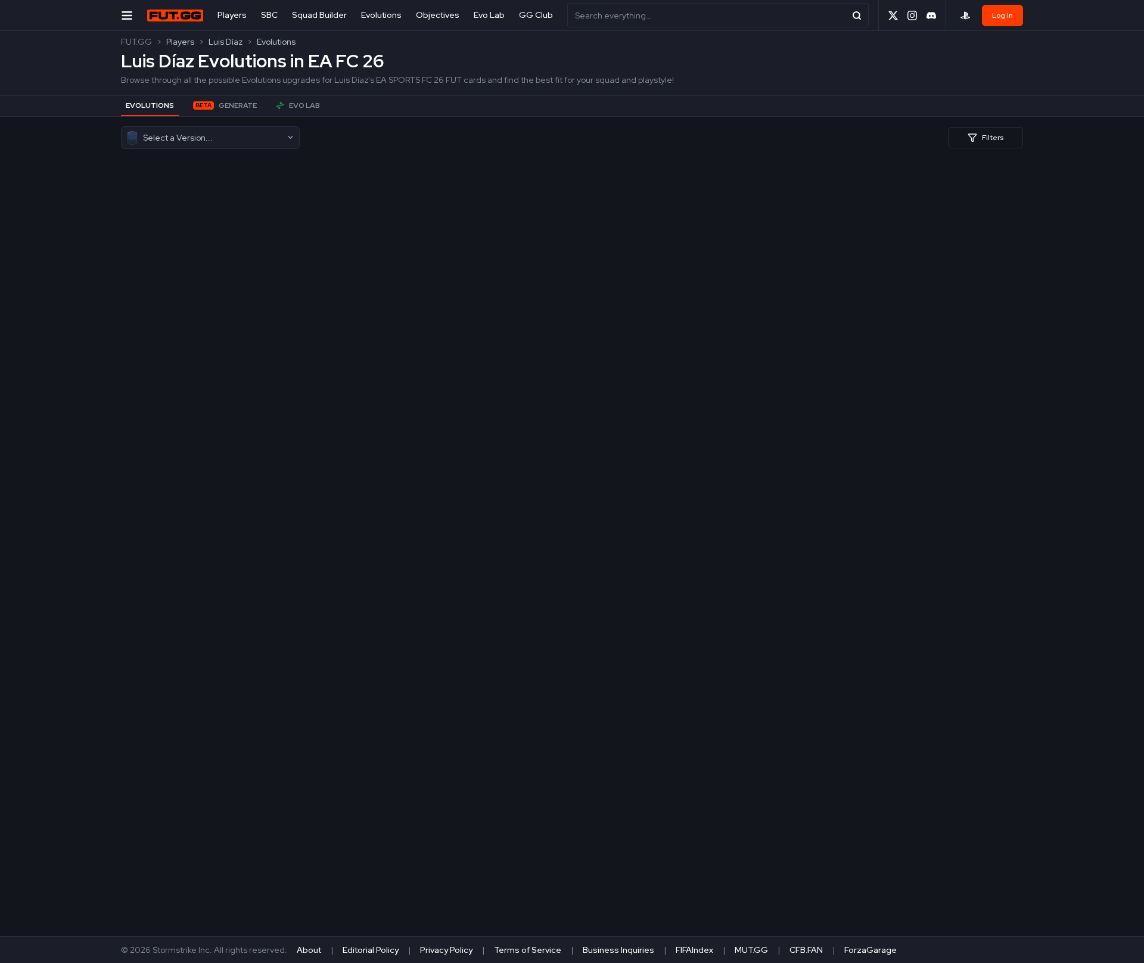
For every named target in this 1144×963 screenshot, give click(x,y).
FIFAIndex (694, 950)
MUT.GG (751, 950)
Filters (992, 137)
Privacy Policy (446, 950)
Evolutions (381, 15)
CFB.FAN (806, 950)
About (309, 950)
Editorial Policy (371, 950)
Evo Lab (489, 15)
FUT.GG (136, 41)
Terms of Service (527, 950)
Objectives (437, 15)
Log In (1002, 15)
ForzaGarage (870, 950)
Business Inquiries (618, 950)
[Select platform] (965, 15)
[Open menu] (126, 15)
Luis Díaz (226, 41)
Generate (226, 105)
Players (232, 15)
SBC (269, 15)
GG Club (536, 15)
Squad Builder (319, 15)
